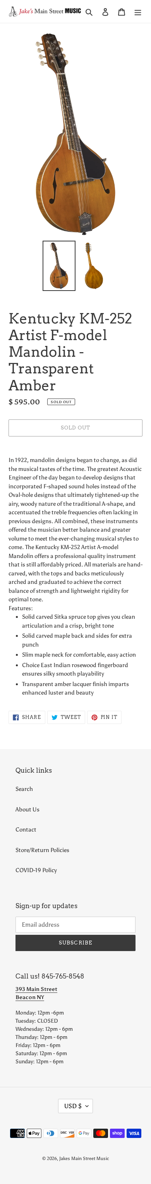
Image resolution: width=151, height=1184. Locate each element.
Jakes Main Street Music (84, 1158)
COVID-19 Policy (36, 870)
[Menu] (138, 11)
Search (24, 788)
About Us (27, 809)
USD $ (73, 1106)
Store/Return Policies (42, 850)
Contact (25, 829)
